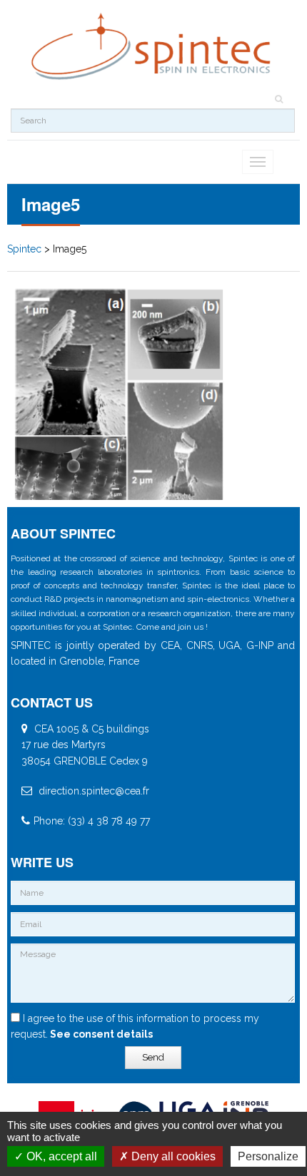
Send (153, 1057)
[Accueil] (153, 47)
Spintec (24, 249)
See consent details (100, 1034)
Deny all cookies (172, 1156)
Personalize (268, 1156)
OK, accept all (60, 1156)
